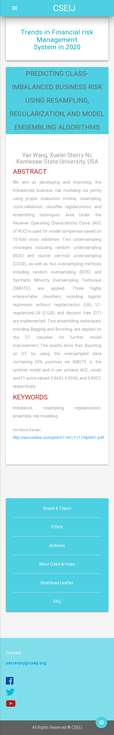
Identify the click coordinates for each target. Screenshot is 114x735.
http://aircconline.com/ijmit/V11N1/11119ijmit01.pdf (58, 437)
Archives (57, 545)
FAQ (57, 601)
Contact (13, 652)
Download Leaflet (57, 582)
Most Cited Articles (57, 564)
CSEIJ (64, 8)
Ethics (57, 526)
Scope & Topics (57, 508)
